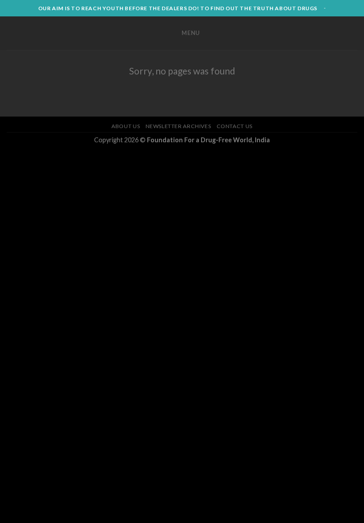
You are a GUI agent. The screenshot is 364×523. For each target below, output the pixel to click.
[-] (81, 33)
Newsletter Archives (178, 126)
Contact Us (235, 126)
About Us (125, 126)
